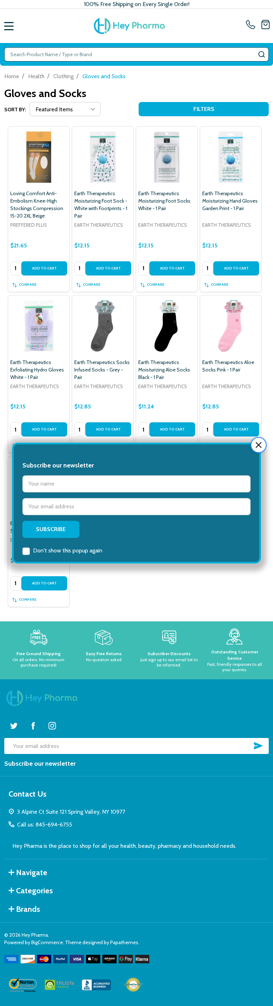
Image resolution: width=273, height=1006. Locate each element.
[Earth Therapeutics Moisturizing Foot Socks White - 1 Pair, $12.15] (166, 157)
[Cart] (265, 26)
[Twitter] (13, 725)
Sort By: (15, 109)
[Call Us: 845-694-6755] (252, 26)
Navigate (31, 872)
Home (11, 76)
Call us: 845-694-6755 (44, 824)
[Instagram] (52, 725)
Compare (28, 284)
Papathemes (124, 942)
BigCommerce (47, 942)
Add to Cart (44, 268)
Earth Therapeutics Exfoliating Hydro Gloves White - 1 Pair (37, 369)
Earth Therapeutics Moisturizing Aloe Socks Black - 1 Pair (164, 369)
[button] (259, 445)
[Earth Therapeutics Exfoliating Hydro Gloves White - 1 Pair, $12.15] (38, 326)
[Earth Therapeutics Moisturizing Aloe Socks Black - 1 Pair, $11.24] (166, 326)
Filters (203, 109)
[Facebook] (33, 725)
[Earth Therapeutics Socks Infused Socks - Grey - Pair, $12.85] (102, 326)
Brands (28, 909)
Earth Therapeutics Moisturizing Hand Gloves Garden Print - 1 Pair (230, 201)
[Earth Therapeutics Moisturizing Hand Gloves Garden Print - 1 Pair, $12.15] (230, 157)
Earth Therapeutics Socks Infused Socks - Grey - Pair (102, 369)
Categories (34, 890)
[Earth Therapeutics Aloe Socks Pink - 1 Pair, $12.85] (230, 326)
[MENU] (9, 26)
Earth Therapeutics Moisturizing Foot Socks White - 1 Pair (164, 201)
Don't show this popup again (67, 550)
